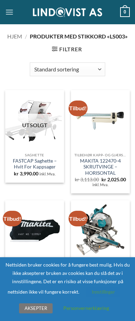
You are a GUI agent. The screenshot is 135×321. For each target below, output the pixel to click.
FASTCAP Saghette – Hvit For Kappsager (35, 164)
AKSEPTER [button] (36, 308)
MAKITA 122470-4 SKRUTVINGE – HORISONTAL (100, 167)
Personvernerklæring (86, 308)
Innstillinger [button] (103, 292)
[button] (9, 11)
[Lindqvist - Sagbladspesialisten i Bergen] (67, 12)
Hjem (14, 36)
